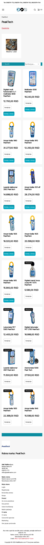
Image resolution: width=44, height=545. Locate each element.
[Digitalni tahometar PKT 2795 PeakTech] (33, 316)
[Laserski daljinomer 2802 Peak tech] (11, 176)
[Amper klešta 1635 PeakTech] (11, 223)
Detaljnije (5, 28)
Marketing (5, 520)
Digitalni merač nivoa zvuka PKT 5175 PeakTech (32, 282)
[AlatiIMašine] (22, 10)
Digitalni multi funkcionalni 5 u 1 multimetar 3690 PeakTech (9, 92)
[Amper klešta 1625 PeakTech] (33, 223)
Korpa (4, 495)
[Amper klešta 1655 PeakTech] (11, 397)
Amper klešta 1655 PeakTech (10, 409)
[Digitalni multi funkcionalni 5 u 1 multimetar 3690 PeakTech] (11, 78)
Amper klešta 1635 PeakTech (10, 235)
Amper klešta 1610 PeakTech (31, 141)
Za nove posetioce (8, 501)
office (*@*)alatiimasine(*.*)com (23, 538)
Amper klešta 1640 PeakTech (31, 409)
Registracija (5, 490)
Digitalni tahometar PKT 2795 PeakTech (32, 328)
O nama (4, 515)
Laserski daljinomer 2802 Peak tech (10, 188)
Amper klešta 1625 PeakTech (31, 235)
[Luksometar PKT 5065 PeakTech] (11, 316)
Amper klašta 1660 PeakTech (10, 141)
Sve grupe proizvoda (8, 523)
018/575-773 (10, 2)
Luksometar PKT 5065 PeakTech (9, 328)
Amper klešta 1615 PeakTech (10, 281)
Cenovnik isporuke (8, 518)
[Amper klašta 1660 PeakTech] (11, 129)
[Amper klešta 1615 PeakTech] (11, 269)
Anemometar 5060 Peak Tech (31, 369)
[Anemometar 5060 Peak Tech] (33, 357)
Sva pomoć (5, 504)
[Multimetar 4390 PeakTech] (33, 78)
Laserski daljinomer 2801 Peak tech (10, 369)
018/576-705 (27, 2)
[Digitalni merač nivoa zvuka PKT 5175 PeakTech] (33, 269)
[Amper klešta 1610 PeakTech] (33, 129)
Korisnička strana (7, 493)
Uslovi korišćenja (7, 507)
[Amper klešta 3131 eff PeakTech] (33, 176)
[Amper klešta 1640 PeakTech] (33, 397)
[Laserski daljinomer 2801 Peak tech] (11, 357)
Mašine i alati (11, 52)
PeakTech (5, 17)
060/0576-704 (35, 2)
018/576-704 (18, 2)
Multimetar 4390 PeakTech (31, 90)
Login (3, 487)
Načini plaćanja (7, 509)
